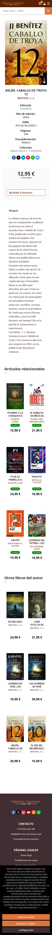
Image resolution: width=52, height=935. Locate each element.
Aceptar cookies (26, 917)
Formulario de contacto (26, 839)
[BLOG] (33, 812)
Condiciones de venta (26, 860)
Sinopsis (13, 210)
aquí (39, 907)
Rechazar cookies (26, 923)
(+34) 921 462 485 (26, 829)
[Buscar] (48, 10)
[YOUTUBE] (28, 812)
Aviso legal (26, 855)
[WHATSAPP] (39, 812)
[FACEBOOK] (13, 812)
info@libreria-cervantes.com (26, 834)
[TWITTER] (18, 812)
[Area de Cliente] (44, 3)
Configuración (26, 930)
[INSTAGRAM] (23, 812)
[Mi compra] (40, 3)
